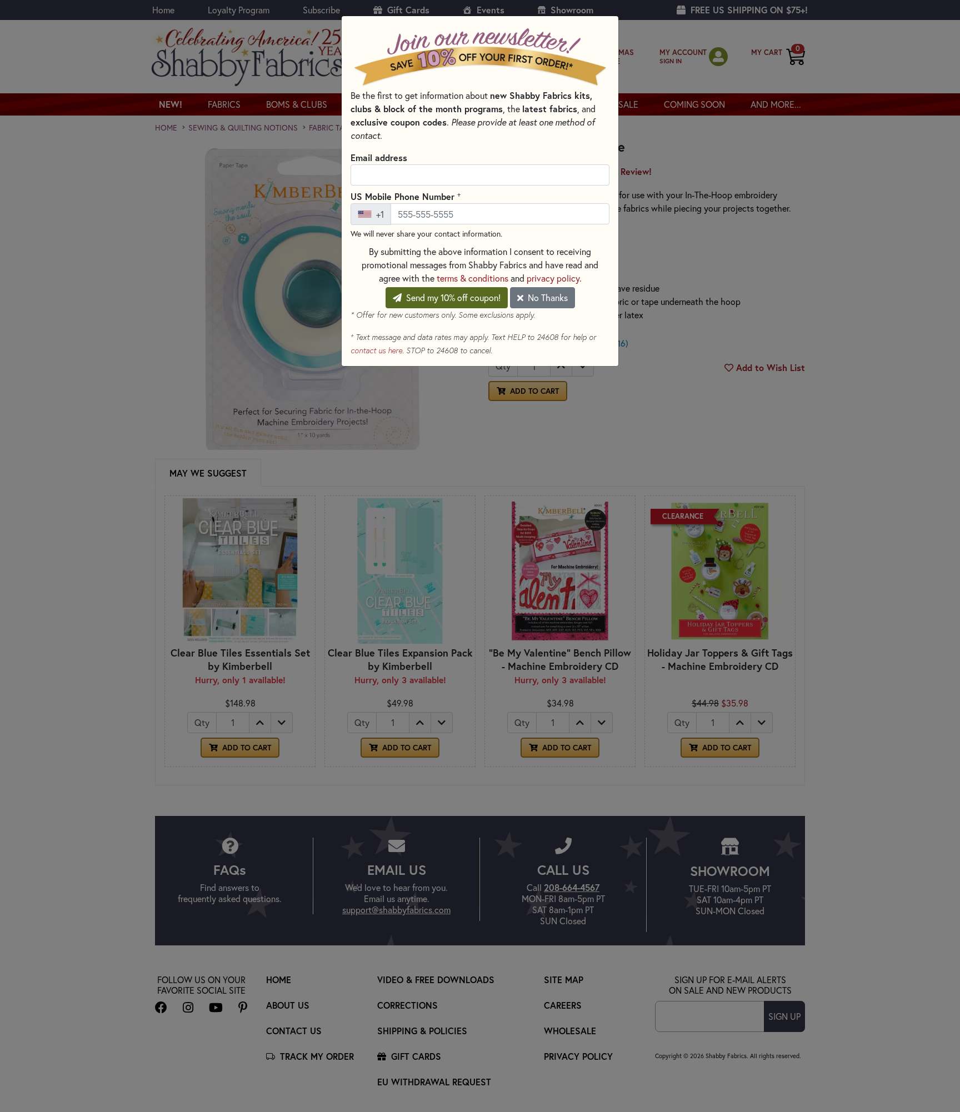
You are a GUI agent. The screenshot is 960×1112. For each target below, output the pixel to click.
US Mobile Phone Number (406, 196)
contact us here (376, 350)
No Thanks (547, 297)
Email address (379, 157)
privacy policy (553, 278)
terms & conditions (472, 278)
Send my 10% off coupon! (452, 297)
